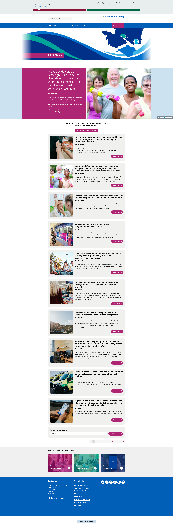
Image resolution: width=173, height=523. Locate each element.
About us (104, 26)
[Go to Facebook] (107, 482)
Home (58, 64)
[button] (161, 117)
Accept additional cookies (94, 10)
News (85, 26)
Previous (90, 441)
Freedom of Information (82, 499)
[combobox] (78, 433)
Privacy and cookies (80, 502)
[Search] (70, 18)
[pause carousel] (158, 117)
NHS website (78, 494)
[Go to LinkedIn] (119, 482)
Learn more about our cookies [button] (40, 6)
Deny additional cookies (39, 10)
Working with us (117, 26)
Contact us (94, 26)
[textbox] (78, 433)
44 (119, 442)
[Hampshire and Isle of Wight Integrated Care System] (114, 19)
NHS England (78, 496)
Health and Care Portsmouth (83, 491)
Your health (75, 26)
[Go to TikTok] (115, 482)
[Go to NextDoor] (123, 482)
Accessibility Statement (81, 485)
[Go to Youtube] (102, 482)
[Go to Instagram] (111, 482)
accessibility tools (86, 521)
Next (123, 441)
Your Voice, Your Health (81, 488)
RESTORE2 (77, 505)
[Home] (50, 25)
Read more (53, 101)
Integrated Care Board (60, 26)
